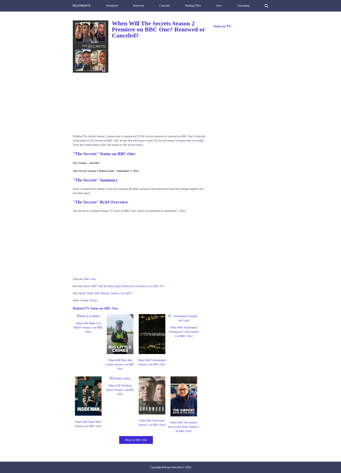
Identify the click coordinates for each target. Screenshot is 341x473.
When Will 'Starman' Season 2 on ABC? (109, 293)
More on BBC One (136, 439)
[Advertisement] (139, 102)
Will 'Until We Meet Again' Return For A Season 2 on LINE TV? (128, 286)
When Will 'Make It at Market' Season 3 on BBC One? (88, 327)
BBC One (90, 279)
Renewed (138, 5)
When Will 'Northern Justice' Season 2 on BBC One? (120, 390)
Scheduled (112, 5)
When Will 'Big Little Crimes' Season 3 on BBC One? (120, 364)
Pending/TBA (193, 5)
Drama (93, 300)
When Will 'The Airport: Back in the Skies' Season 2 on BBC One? (183, 427)
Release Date (169, 467)
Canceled (164, 5)
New (219, 5)
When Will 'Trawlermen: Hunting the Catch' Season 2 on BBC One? (184, 332)
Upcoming (243, 5)
